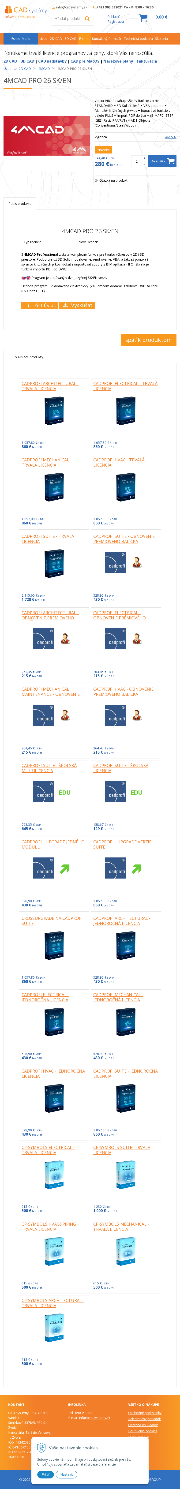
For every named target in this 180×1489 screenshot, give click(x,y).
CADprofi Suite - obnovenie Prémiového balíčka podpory (124, 541)
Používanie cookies (142, 1431)
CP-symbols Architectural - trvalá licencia (53, 1303)
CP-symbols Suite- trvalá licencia (121, 1150)
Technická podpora (138, 38)
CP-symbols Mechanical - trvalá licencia (121, 1226)
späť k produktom (148, 340)
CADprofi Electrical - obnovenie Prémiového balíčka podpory (119, 618)
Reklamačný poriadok (144, 1419)
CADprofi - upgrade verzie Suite (122, 844)
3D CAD (27, 61)
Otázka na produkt (113, 180)
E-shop (84, 38)
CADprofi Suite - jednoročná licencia (125, 1073)
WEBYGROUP (150, 1479)
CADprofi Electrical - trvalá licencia (125, 386)
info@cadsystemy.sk (71, 7)
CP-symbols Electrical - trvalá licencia (48, 1150)
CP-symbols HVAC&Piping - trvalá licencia (50, 1226)
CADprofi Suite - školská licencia (120, 768)
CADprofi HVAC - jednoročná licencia (53, 1073)
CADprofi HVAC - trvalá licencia (119, 462)
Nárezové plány (118, 61)
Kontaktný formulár (106, 38)
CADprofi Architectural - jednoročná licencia (121, 920)
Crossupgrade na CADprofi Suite (52, 920)
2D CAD (10, 61)
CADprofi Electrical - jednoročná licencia (45, 997)
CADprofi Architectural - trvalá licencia (50, 386)
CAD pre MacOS (85, 61)
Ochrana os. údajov (143, 1425)
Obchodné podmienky (144, 1412)
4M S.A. (170, 137)
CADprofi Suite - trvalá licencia (48, 538)
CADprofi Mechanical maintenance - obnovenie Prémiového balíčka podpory (51, 696)
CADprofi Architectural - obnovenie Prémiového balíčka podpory (50, 618)
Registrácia (115, 21)
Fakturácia (147, 61)
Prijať (45, 1474)
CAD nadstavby (52, 61)
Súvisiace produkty (29, 357)
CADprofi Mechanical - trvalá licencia (47, 462)
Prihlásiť (113, 16)
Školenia (161, 38)
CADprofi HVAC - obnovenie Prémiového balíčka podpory (123, 694)
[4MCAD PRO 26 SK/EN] (47, 136)
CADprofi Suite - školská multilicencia (49, 768)
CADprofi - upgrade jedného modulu (53, 844)
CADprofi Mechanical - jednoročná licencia (118, 997)
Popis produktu (19, 203)
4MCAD (44, 68)
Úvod (7, 68)
